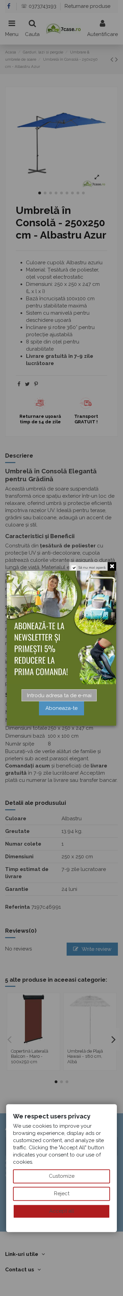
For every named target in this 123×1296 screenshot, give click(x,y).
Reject (61, 1193)
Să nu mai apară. (92, 567)
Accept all (61, 1211)
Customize (61, 1176)
